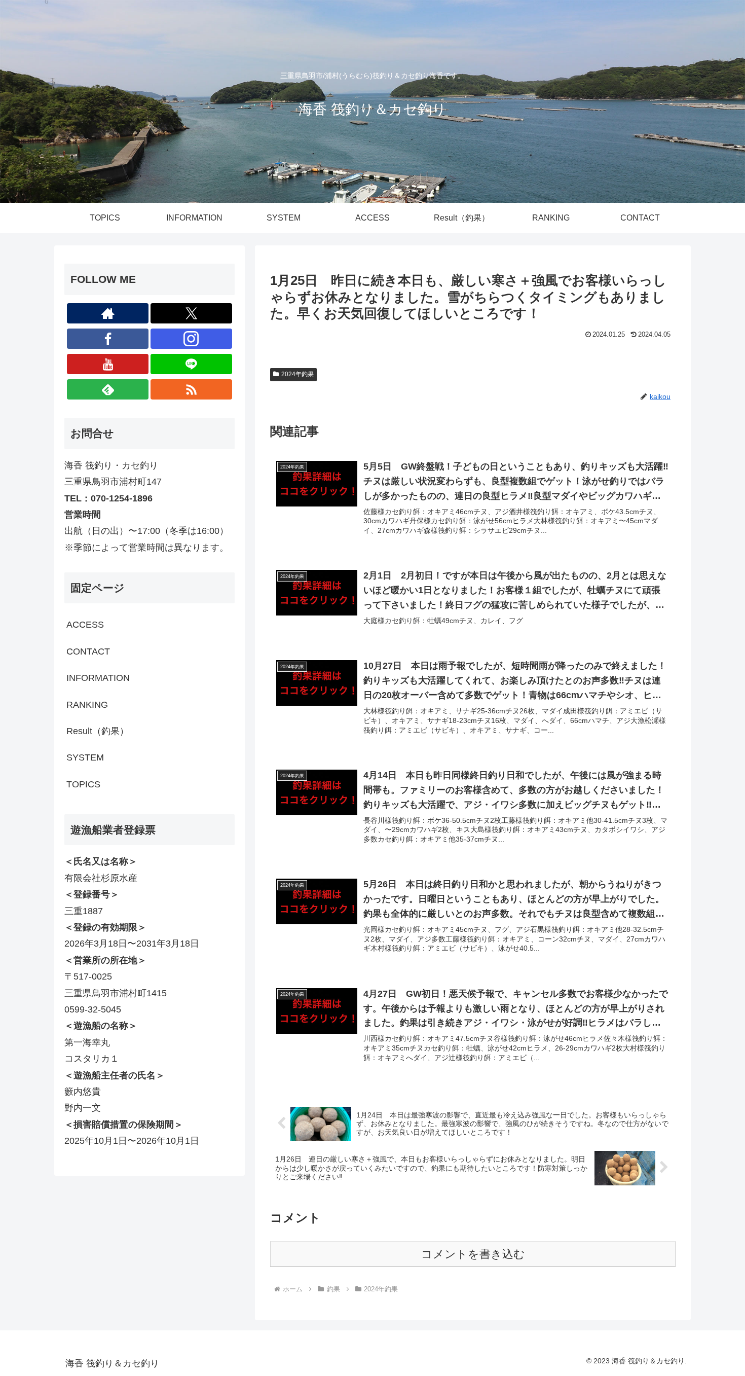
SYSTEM (85, 757)
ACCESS (85, 625)
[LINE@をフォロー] (191, 364)
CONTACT (88, 651)
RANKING (87, 705)
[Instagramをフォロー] (191, 339)
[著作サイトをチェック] (107, 313)
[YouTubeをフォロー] (107, 364)
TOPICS (83, 784)
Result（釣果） (97, 731)
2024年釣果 (297, 374)
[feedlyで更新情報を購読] (107, 389)
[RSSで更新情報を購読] (191, 389)
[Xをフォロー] (191, 313)
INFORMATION (98, 678)
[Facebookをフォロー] (107, 339)
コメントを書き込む (473, 1254)
